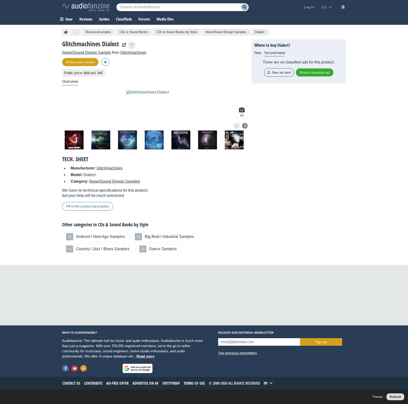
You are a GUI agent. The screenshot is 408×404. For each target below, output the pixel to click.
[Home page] (66, 32)
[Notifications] (343, 7)
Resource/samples (98, 32)
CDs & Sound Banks (133, 32)
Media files (165, 19)
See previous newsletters (237, 353)
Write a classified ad (315, 72)
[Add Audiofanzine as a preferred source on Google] (138, 368)
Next (245, 126)
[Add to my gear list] (132, 45)
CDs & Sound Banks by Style (176, 32)
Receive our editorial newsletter (246, 332)
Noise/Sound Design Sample (86, 52)
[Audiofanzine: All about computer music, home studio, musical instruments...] (85, 7)
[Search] (244, 7)
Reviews (85, 19)
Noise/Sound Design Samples (225, 32)
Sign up (321, 342)
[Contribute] (105, 62)
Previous (236, 126)
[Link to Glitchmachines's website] (123, 45)
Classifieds (124, 19)
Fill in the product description (87, 206)
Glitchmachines (133, 52)
